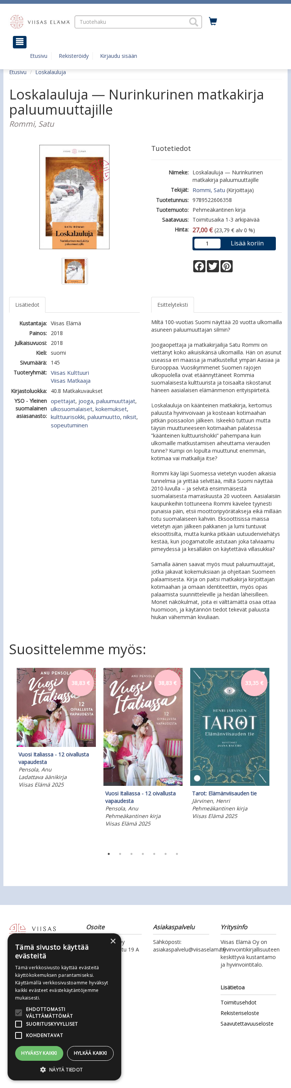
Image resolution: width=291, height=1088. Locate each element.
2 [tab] (120, 854)
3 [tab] (131, 854)
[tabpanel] (56, 729)
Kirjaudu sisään (118, 55)
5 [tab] (154, 854)
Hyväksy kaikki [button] (39, 1053)
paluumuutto (104, 417)
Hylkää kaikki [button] (90, 1053)
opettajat (63, 401)
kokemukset (111, 409)
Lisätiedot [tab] (27, 304)
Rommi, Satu (208, 190)
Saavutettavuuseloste (247, 1023)
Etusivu (38, 55)
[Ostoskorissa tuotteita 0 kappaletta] (213, 21)
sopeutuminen (69, 425)
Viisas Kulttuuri (70, 372)
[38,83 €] (56, 744)
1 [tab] (109, 854)
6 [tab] (165, 854)
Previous (7, 756)
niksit (129, 417)
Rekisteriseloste (240, 1013)
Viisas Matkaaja (71, 380)
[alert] (64, 1006)
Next (278, 756)
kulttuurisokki (67, 417)
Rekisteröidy (74, 55)
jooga (85, 401)
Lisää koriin (247, 243)
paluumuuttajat (115, 401)
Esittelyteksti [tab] (172, 304)
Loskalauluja (50, 72)
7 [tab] (177, 854)
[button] (193, 21)
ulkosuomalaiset (71, 409)
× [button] (113, 941)
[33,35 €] (229, 783)
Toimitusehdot (239, 1002)
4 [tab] (143, 854)
